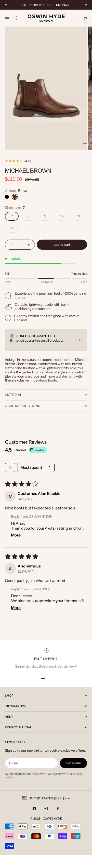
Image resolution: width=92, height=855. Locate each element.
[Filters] (10, 467)
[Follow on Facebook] (34, 808)
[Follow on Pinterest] (58, 808)
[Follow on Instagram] (46, 808)
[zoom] (85, 143)
